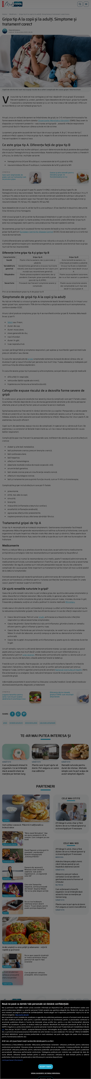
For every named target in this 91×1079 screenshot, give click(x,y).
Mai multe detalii (22, 1015)
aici (3, 1029)
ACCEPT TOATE (45, 1066)
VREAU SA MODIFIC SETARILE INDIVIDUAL (45, 1073)
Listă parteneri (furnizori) (12, 1060)
